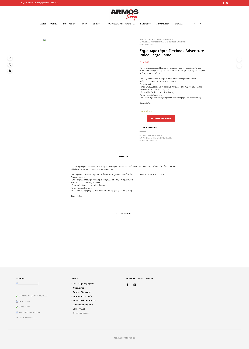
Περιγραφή (123, 156)
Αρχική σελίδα (146, 39)
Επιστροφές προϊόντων (84, 300)
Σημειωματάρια (147, 42)
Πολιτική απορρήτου (83, 283)
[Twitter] (9, 64)
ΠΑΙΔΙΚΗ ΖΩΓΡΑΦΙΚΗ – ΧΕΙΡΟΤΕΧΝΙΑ (121, 24)
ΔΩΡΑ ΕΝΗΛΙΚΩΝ (162, 24)
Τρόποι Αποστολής (82, 296)
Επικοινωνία (79, 308)
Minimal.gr (130, 338)
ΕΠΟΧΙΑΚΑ (178, 24)
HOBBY (84, 24)
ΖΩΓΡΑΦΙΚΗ (97, 24)
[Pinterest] (9, 70)
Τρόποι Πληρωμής (82, 292)
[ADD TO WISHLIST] (58, 246)
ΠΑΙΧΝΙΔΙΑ (53, 24)
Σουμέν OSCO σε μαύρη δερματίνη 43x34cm (87, 254)
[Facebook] (9, 58)
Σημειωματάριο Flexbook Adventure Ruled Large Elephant (157, 254)
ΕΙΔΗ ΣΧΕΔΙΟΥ (145, 24)
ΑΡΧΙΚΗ (43, 24)
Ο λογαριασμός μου (83, 304)
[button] (192, 24)
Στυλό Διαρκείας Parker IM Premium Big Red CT (56, 254)
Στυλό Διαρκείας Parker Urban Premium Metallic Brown (123, 254)
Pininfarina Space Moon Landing (190, 252)
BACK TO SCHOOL (69, 24)
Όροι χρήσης (79, 287)
